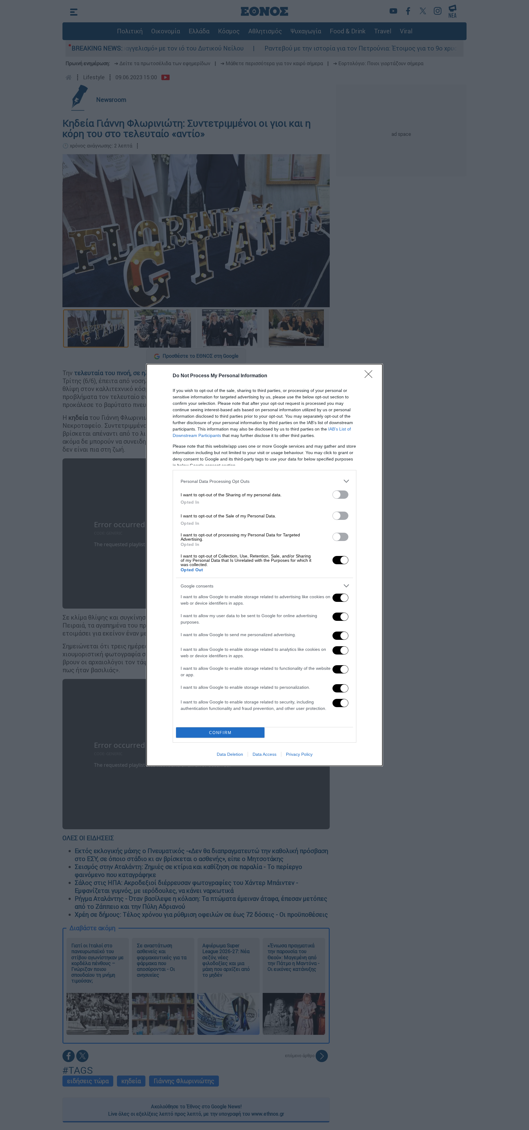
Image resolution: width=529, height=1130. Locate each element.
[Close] (370, 376)
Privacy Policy (299, 754)
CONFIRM (220, 732)
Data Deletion (230, 754)
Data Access (264, 754)
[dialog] (264, 565)
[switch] (340, 494)
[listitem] (264, 481)
